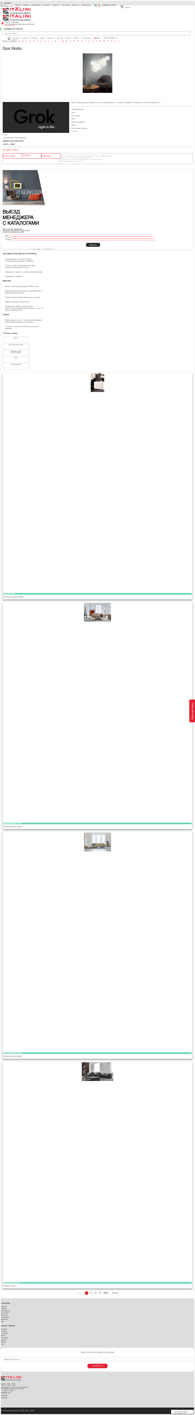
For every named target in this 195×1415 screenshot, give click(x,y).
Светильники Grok (15, 344)
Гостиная (4, 1329)
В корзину (27, 155)
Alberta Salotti (16, 826)
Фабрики (26, 5)
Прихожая (4, 1337)
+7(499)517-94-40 (131, 102)
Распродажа (36, 5)
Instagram (4, 1395)
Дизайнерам (86, 5)
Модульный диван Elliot (12, 1282)
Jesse (13, 1286)
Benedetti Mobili (17, 597)
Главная (18, 5)
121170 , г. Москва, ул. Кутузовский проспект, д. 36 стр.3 (19, 23)
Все (15, 358)
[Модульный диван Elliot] (97, 1171)
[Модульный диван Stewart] (97, 942)
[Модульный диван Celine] (97, 712)
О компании (65, 5)
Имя (6, 235)
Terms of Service (48, 249)
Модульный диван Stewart (13, 1053)
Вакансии (56, 5)
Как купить (47, 5)
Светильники (16, 364)
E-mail (7, 237)
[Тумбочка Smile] (97, 482)
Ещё (2, 1321)
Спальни (4, 1331)
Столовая (4, 1333)
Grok (73, 112)
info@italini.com (154, 102)
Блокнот (177, 1411)
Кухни (3, 1335)
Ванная (3, 1342)
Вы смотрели (179, 1413)
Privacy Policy (36, 249)
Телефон (8, 239)
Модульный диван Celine (12, 823)
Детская (4, 1340)
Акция (17, 7)
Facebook (4, 1397)
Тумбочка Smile (9, 593)
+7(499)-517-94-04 (109, 5)
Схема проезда (9, 25)
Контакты (75, 5)
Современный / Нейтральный (14, 138)
